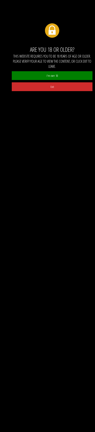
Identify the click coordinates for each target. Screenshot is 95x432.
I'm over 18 (52, 76)
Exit (52, 87)
